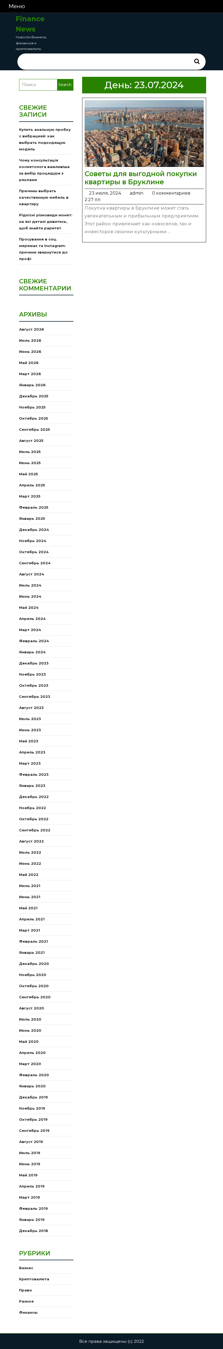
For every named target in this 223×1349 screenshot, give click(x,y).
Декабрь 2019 (33, 1097)
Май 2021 (28, 908)
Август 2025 (31, 440)
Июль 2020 (30, 1019)
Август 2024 (31, 574)
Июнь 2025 (30, 463)
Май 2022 (28, 874)
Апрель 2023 (32, 752)
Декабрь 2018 (33, 1230)
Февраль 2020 (34, 1075)
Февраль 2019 (33, 1208)
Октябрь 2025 (33, 418)
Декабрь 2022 (34, 796)
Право (25, 1290)
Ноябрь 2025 (32, 407)
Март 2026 (30, 374)
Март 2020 (30, 1064)
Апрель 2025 (32, 485)
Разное (26, 1301)
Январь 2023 (32, 785)
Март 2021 (29, 930)
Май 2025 (28, 474)
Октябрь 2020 (34, 986)
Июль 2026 (30, 340)
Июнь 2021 (29, 897)
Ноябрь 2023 (32, 674)
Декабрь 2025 (33, 396)
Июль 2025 (30, 451)
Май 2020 (29, 1041)
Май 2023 (28, 741)
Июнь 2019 (29, 1164)
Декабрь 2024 (34, 529)
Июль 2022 (30, 852)
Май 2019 (28, 1175)
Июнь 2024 (30, 596)
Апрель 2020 (32, 1052)
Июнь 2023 (30, 730)
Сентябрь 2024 (35, 563)
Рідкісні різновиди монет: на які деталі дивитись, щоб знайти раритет (45, 221)
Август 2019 (31, 1141)
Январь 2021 (32, 952)
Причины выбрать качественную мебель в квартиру (44, 197)
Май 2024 (29, 607)
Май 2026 (29, 362)
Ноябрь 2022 (32, 808)
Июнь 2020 (30, 1030)
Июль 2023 (30, 719)
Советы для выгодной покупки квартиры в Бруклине (141, 178)
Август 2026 (31, 329)
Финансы (28, 1312)
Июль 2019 (29, 1153)
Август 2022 (31, 841)
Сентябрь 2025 (34, 429)
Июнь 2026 (30, 351)
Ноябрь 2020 (32, 975)
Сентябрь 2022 (34, 830)
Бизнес (26, 1268)
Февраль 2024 (34, 641)
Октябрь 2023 (33, 685)
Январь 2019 (32, 1219)
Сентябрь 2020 (35, 997)
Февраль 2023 (34, 774)
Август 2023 (31, 707)
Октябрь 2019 (33, 1119)
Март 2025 (30, 496)
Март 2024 (30, 630)
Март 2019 (29, 1197)
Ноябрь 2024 (32, 541)
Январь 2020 (32, 1086)
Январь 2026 (32, 385)
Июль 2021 (29, 885)
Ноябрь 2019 (32, 1108)
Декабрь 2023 (34, 663)
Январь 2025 (32, 518)
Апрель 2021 (32, 919)
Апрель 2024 (32, 618)
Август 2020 (31, 1008)
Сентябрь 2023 (34, 696)
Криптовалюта (34, 1279)
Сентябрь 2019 (34, 1130)
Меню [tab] (16, 6)
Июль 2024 (30, 585)
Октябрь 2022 (33, 819)
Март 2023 (30, 763)
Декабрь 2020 (34, 963)
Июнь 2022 (30, 863)
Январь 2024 (32, 652)
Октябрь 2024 (34, 552)
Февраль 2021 (33, 941)
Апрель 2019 (32, 1186)
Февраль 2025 (33, 507)
